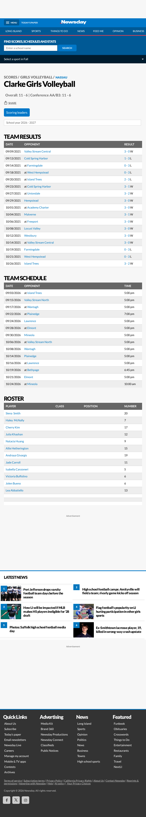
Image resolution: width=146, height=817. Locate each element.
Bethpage (33, 369)
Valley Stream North (36, 300)
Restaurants (121, 750)
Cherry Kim (13, 427)
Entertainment (123, 745)
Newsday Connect (52, 739)
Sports (36, 31)
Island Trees (34, 179)
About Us (10, 723)
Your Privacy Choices (78, 783)
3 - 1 (127, 186)
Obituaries (120, 729)
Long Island (14, 31)
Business (82, 750)
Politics (81, 739)
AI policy (60, 783)
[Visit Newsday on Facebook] (6, 800)
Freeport (32, 221)
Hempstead (31, 200)
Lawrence (30, 321)
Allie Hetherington (17, 448)
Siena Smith (13, 413)
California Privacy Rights (78, 780)
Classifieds (47, 745)
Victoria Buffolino (16, 476)
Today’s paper (12, 734)
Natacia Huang (15, 441)
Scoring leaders (16, 112)
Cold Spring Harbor (36, 158)
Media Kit (47, 723)
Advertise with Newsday (32, 783)
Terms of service (13, 780)
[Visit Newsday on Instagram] (25, 800)
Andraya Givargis (16, 455)
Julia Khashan (14, 434)
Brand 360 (47, 729)
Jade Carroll (13, 462)
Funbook (119, 723)
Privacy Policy (54, 780)
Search (67, 47)
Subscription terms (34, 780)
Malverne (30, 214)
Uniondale (33, 193)
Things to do (59, 31)
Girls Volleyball (36, 77)
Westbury (30, 235)
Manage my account (16, 756)
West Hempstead (38, 172)
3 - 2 (127, 193)
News (81, 31)
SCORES (10, 77)
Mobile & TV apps (15, 761)
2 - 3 (127, 179)
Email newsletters (15, 739)
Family (118, 756)
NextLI (118, 766)
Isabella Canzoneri (17, 469)
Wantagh (32, 307)
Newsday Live (12, 745)
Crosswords (121, 734)
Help (50, 783)
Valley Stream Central (37, 151)
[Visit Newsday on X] (16, 800)
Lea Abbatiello (14, 490)
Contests (9, 766)
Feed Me (98, 31)
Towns (81, 756)
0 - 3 (127, 165)
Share (12, 103)
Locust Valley (32, 228)
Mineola (29, 335)
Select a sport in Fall (16, 59)
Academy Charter (38, 207)
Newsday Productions (54, 734)
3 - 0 (127, 151)
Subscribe (10, 729)
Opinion (118, 31)
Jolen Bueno (13, 483)
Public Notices (49, 750)
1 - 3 (127, 158)
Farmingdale (35, 165)
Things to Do (121, 739)
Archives (9, 772)
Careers (9, 750)
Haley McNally (15, 420)
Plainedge (33, 313)
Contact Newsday (115, 780)
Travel (117, 761)
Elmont (31, 328)
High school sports (88, 761)
